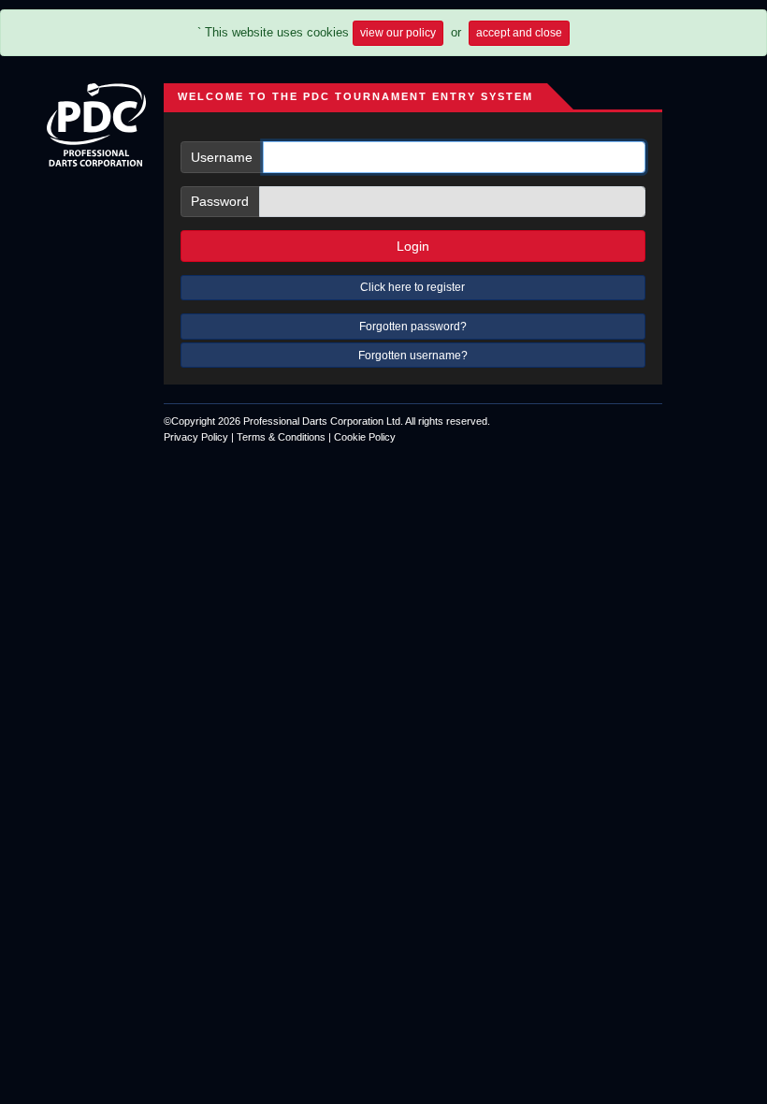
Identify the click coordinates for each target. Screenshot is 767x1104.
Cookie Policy (365, 437)
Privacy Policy (196, 437)
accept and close (519, 32)
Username (222, 157)
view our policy (398, 32)
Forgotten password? (413, 326)
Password (220, 201)
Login (413, 246)
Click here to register (412, 287)
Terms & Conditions (281, 437)
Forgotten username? (413, 355)
